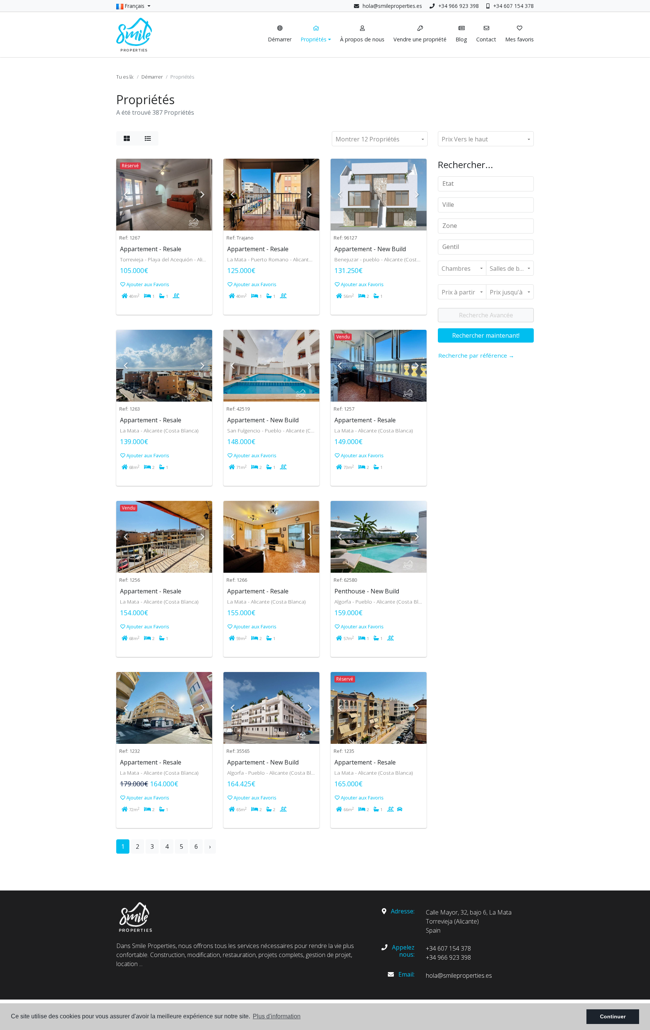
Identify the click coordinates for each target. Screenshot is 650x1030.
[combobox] (486, 183)
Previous (125, 195)
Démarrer (152, 76)
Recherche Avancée (486, 315)
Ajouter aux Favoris (147, 284)
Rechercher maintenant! (485, 335)
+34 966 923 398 (458, 5)
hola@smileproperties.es (392, 5)
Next (202, 195)
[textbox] (488, 183)
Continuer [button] (613, 1016)
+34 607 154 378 (513, 5)
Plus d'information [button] (277, 1016)
